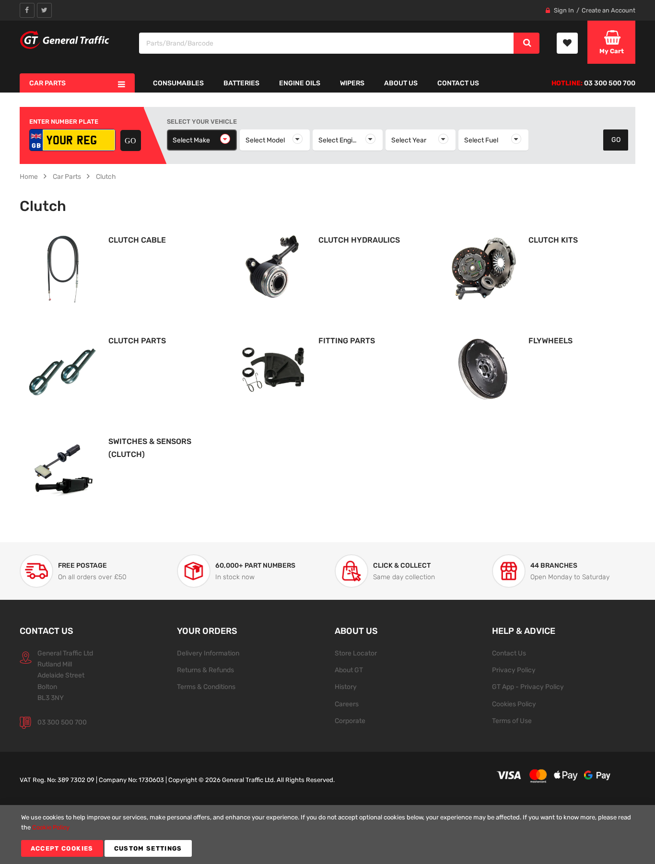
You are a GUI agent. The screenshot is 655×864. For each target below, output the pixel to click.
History (346, 686)
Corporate (350, 720)
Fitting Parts (346, 340)
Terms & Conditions (206, 686)
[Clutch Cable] (62, 268)
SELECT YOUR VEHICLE (202, 121)
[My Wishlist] (567, 43)
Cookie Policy (51, 827)
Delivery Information (208, 653)
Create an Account (608, 10)
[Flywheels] (482, 369)
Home (29, 176)
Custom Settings (148, 848)
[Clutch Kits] (482, 268)
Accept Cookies (62, 848)
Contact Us (509, 653)
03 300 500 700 (62, 722)
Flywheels (550, 340)
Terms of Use (512, 720)
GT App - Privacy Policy (528, 686)
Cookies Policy (514, 704)
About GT (349, 670)
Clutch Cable (137, 240)
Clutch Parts (137, 340)
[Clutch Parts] (62, 369)
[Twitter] (44, 10)
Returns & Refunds (205, 670)
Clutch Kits (553, 240)
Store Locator (356, 653)
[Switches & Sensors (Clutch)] (62, 469)
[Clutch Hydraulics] (272, 268)
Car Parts (67, 176)
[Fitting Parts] (272, 369)
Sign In (564, 10)
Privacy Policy (514, 670)
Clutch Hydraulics (359, 240)
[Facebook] (27, 10)
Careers (347, 704)
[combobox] (327, 43)
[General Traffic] (65, 39)
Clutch (106, 176)
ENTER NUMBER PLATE (63, 121)
